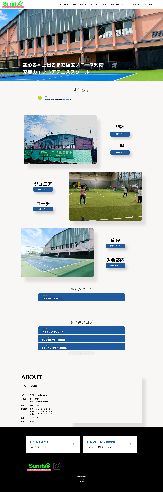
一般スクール (78, 4)
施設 (112, 4)
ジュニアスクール (92, 4)
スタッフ (104, 4)
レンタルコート (135, 4)
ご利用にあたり (81, 482)
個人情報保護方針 (81, 476)
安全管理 (81, 479)
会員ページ (147, 4)
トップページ (65, 4)
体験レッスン (121, 4)
